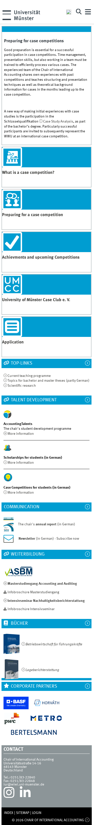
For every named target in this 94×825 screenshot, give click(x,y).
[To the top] (87, 820)
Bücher (19, 623)
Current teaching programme (29, 376)
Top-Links (21, 363)
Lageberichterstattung (42, 670)
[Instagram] (9, 794)
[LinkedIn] (25, 794)
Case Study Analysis (58, 121)
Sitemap (22, 813)
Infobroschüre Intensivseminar (31, 609)
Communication (24, 507)
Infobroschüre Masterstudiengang (33, 592)
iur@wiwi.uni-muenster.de (24, 784)
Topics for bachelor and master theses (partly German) (48, 380)
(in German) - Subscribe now (49, 538)
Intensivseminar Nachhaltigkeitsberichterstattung (46, 601)
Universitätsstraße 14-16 (22, 763)
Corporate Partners (33, 686)
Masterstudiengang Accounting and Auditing (42, 583)
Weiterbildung (27, 554)
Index (8, 813)
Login (36, 813)
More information (21, 434)
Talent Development (33, 400)
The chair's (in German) (46, 524)
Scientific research (22, 385)
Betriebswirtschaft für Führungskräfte (54, 644)
